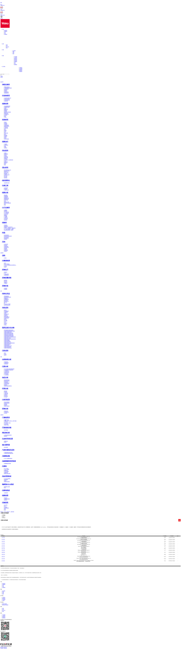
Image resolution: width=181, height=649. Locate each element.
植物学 (4, 222)
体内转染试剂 (6, 235)
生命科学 (5, 30)
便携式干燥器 (6, 424)
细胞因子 (5, 162)
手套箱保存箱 (6, 427)
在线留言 (20, 71)
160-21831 (3, 550)
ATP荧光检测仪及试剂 (8, 435)
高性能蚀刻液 (6, 296)
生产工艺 (7, 46)
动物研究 (5, 249)
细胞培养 (5, 103)
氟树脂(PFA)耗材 (8, 484)
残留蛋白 (5, 280)
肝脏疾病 (5, 124)
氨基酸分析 (6, 470)
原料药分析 (6, 411)
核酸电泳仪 (6, 441)
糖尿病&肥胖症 (6, 126)
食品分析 (5, 377)
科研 (7, 44)
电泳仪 (5, 442)
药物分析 (5, 408)
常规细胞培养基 (6, 107)
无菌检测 (5, 283)
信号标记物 (6, 244)
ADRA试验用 (6, 471)
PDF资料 (14, 50)
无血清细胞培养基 (7, 106)
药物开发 (5, 286)
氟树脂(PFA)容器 (7, 486)
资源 (3, 49)
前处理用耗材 (6, 476)
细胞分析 (5, 192)
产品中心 (1, 511)
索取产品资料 (4, 603)
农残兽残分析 (6, 359)
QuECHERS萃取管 (7, 478)
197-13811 (3, 543)
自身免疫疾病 (6, 125)
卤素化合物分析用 (7, 473)
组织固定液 (6, 246)
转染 (3, 232)
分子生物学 (6, 207)
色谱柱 (4, 466)
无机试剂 (5, 350)
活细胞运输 (6, 456)
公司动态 (15, 57)
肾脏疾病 (5, 123)
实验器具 (5, 502)
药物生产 (5, 269)
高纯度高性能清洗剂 (7, 297)
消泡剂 (5, 108)
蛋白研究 (5, 167)
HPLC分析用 (6, 468)
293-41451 (3, 558)
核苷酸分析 (6, 472)
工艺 (5, 273)
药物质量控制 (6, 277)
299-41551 (3, 556)
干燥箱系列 (6, 417)
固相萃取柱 (6, 479)
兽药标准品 (6, 363)
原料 (3, 255)
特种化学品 (6, 293)
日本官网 (3, 599)
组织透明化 (6, 180)
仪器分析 (5, 366)
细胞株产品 (6, 109)
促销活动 (15, 59)
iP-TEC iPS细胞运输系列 (8, 458)
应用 (3, 43)
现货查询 (20, 69)
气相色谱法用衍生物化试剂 (8, 453)
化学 (5, 32)
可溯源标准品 (6, 362)
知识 (13, 53)
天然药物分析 (6, 412)
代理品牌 (20, 68)
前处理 (5, 480)
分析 (5, 33)
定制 (5, 164)
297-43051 (3, 560)
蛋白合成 (5, 175)
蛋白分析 (5, 176)
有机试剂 (5, 307)
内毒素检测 (6, 260)
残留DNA (5, 282)
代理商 (3, 600)
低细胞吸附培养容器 (9, 461)
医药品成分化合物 (8, 327)
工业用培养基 (6, 274)
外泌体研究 (6, 95)
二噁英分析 (12, 511)
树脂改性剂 (6, 298)
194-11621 (3, 541)
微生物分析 (6, 432)
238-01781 (3, 554)
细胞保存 (5, 110)
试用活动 (15, 58)
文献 (13, 52)
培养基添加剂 (6, 275)
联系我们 (20, 70)
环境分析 (5, 388)
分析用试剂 (6, 399)
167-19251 (3, 539)
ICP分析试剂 (6, 373)
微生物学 (5, 248)
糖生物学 (5, 173)
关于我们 (3, 66)
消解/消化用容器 (7, 481)
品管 (7, 45)
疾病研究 (5, 119)
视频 (13, 51)
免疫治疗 (5, 147)
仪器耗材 (5, 34)
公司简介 (20, 67)
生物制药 (5, 31)
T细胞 (5, 146)
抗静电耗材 (6, 490)
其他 (7, 47)
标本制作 (5, 245)
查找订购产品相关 (5, 604)
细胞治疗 (5, 141)
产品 (3, 29)
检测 (5, 163)
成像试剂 (5, 251)
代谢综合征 (6, 127)
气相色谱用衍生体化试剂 (8, 452)
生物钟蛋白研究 (6, 174)
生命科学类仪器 (7, 438)
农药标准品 (6, 361)
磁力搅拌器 (6, 445)
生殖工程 (5, 185)
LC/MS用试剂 (6, 374)
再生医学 (5, 150)
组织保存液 (6, 250)
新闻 (3, 55)
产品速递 (15, 56)
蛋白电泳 (5, 177)
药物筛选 (5, 289)
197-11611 (3, 537)
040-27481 (3, 548)
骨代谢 (5, 122)
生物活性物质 (6, 247)
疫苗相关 (5, 272)
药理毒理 (5, 288)
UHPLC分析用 (6, 469)
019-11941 (3, 546)
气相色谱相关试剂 (8, 450)
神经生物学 (6, 84)
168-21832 (3, 552)
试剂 (1, 2)
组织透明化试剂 (6, 182)
